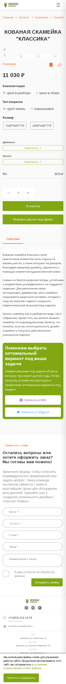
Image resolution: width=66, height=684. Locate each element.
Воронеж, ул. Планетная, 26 (33, 638)
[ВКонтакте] (33, 607)
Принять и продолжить (21, 677)
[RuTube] (39, 607)
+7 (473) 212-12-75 (20, 617)
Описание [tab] (13, 238)
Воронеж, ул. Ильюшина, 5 (33, 653)
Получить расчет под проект (33, 219)
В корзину (33, 206)
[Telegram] (26, 607)
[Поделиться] (59, 64)
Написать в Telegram (35, 412)
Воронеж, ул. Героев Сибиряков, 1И (33, 645)
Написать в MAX (35, 400)
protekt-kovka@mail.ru (20, 626)
